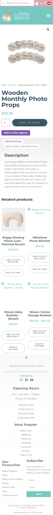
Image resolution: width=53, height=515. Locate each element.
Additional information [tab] (21, 146)
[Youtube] (49, 3)
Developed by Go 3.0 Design (28, 512)
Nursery (12, 85)
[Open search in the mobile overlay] (17, 3)
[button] (48, 16)
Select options (13, 348)
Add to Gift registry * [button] (13, 335)
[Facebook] (41, 3)
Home (3, 85)
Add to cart (29, 122)
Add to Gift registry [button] (16, 132)
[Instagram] (45, 3)
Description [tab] (13, 141)
